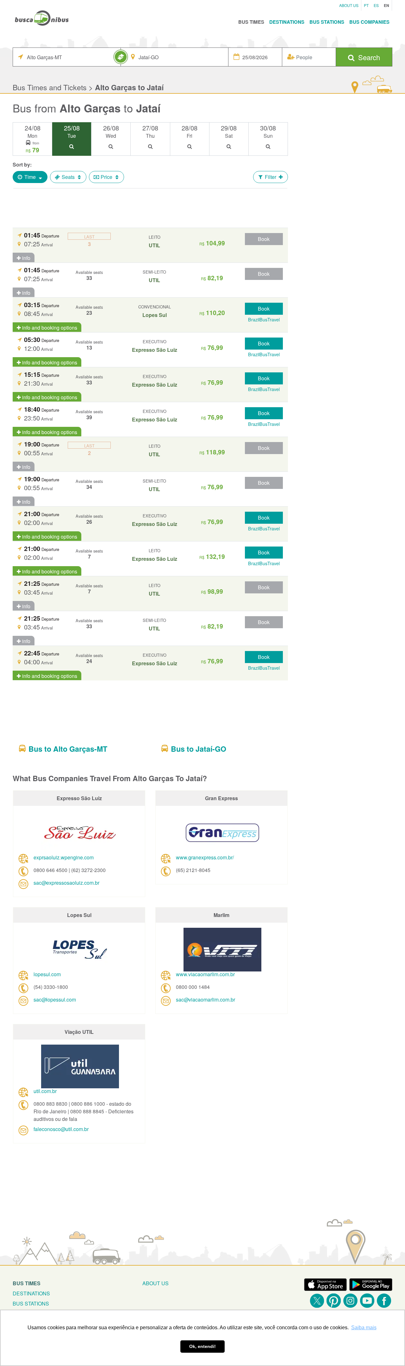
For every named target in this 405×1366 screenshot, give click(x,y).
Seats (68, 176)
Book (264, 239)
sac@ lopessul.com (55, 999)
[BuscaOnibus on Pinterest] (333, 1300)
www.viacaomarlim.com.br (205, 974)
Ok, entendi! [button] (202, 1346)
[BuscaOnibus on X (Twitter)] (316, 1300)
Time (30, 176)
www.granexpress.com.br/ (205, 857)
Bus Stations (326, 21)
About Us (348, 5)
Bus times (26, 1283)
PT (366, 5)
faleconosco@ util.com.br (61, 1129)
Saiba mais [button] (364, 1327)
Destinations (286, 21)
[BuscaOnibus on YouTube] (367, 1300)
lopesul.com (47, 974)
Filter (270, 176)
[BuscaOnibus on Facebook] (384, 1300)
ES (376, 5)
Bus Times (251, 21)
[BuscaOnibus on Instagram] (350, 1300)
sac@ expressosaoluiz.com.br (66, 882)
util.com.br (45, 1091)
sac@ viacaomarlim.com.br (205, 999)
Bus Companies (369, 21)
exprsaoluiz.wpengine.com (64, 857)
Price (106, 176)
